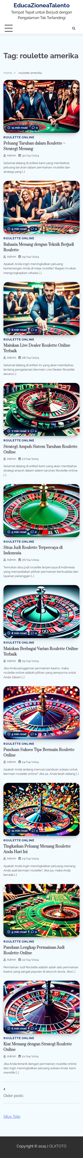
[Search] (73, 28)
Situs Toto (11, 1116)
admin (11, 155)
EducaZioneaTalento (42, 5)
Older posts (13, 1096)
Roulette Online (18, 137)
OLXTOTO (57, 1146)
